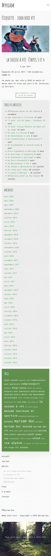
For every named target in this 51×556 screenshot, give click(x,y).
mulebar (8, 421)
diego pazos (19, 387)
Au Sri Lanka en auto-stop (17, 471)
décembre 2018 (11, 234)
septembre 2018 (11, 247)
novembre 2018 (11, 239)
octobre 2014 (10, 349)
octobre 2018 (10, 243)
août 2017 (9, 269)
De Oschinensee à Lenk (19, 136)
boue (28, 380)
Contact (5, 496)
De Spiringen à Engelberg (20, 154)
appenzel (22, 380)
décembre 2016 (11, 290)
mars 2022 (9, 200)
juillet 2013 (10, 362)
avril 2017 (9, 281)
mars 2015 (9, 341)
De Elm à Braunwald (17, 160)
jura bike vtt (33, 402)
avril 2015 (9, 337)
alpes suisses (11, 380)
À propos (6, 491)
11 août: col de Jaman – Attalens (25, 120)
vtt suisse (21, 447)
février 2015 (10, 345)
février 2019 (10, 230)
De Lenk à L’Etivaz (17, 133)
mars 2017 (9, 286)
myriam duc (24, 421)
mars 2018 (9, 256)
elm (30, 394)
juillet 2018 (10, 252)
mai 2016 (8, 303)
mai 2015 (8, 332)
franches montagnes (30, 398)
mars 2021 (9, 205)
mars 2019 (9, 226)
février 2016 (10, 311)
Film (4, 486)
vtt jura (43, 443)
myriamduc (39, 422)
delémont (7, 388)
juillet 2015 (10, 328)
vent (42, 438)
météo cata (13, 431)
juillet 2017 (10, 273)
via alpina (13, 443)
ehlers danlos (21, 394)
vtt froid (35, 443)
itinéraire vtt (10, 402)
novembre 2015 (11, 315)
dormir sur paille (34, 388)
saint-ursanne (26, 438)
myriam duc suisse (18, 426)
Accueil (5, 456)
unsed (36, 438)
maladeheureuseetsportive (28, 416)
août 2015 (9, 324)
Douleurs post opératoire (17, 391)
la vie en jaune (31, 407)
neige (21, 431)
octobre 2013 (10, 358)
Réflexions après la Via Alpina (24, 111)
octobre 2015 (10, 320)
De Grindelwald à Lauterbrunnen (24, 145)
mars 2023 (9, 196)
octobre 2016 (10, 294)
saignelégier (14, 438)
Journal (5, 461)
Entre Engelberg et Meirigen (22, 151)
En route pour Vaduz (18, 169)
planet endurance (18, 434)
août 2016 (9, 298)
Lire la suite (25, 95)
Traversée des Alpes (14, 478)
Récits (5, 466)
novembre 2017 (11, 260)
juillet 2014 (10, 354)
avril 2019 (9, 222)
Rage (6, 438)
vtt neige (9, 447)
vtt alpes (26, 443)
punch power (35, 434)
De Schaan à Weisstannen (20, 166)
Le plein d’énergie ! (18, 172)
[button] (48, 5)
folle (20, 398)
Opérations (9, 482)
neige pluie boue (30, 431)
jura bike (21, 402)
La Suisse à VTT (12, 474)
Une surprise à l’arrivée (20, 117)
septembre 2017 (11, 264)
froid (41, 398)
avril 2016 (9, 307)
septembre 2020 (11, 209)
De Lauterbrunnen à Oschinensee (24, 139)
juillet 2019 (10, 217)
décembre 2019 (11, 213)
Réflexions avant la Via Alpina (24, 176)
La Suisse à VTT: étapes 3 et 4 (25, 60)
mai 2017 (8, 277)
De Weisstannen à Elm (18, 163)
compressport (30, 383)
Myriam (8, 5)
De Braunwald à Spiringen (20, 157)
